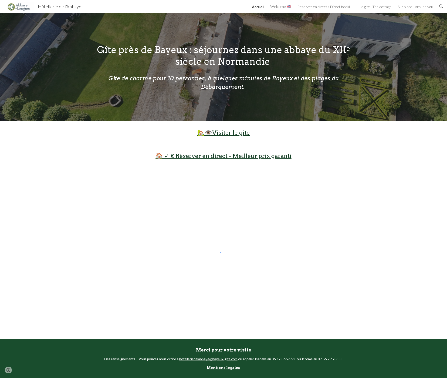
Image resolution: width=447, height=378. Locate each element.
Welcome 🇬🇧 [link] (280, 6)
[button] (441, 6)
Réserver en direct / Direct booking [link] (325, 6)
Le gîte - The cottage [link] (375, 6)
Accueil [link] (258, 6)
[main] (223, 67)
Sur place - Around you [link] (415, 6)
